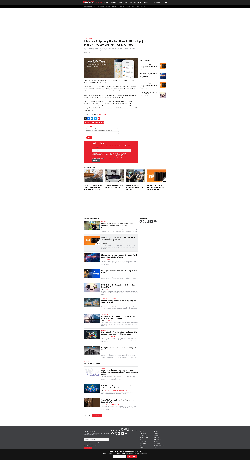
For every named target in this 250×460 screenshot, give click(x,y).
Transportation (88, 183)
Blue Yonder (107, 259)
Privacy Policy (115, 158)
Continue (132, 456)
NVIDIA (106, 289)
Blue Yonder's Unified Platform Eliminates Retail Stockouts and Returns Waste (148, 75)
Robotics (103, 283)
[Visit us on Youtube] (155, 221)
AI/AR (102, 253)
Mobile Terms (106, 158)
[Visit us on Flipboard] (151, 221)
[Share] (88, 118)
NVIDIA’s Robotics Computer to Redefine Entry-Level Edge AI (148, 93)
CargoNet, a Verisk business (111, 404)
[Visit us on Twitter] (144, 221)
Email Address (95, 147)
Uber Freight (90, 54)
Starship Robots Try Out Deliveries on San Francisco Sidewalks (134, 187)
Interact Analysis (108, 305)
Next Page (97, 415)
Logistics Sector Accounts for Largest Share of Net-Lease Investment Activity (118, 317)
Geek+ (105, 352)
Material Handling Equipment (108, 298)
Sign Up (95, 160)
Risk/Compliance (130, 183)
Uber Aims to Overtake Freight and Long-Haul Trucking (114, 186)
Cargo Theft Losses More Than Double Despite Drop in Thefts (118, 401)
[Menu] (166, 2)
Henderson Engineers (109, 336)
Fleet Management (106, 398)
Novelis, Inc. (107, 228)
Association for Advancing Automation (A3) (115, 390)
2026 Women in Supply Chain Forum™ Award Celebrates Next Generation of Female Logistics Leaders (119, 372)
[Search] (162, 2)
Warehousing (88, 38)
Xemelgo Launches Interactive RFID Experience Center (119, 272)
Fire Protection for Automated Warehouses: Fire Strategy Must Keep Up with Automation (119, 333)
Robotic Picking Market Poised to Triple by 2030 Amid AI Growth (119, 302)
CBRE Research (108, 320)
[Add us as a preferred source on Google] (99, 118)
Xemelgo (106, 275)
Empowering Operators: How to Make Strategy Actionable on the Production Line (118, 225)
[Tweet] (95, 118)
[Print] (85, 118)
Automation (104, 384)
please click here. (101, 114)
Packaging (103, 221)
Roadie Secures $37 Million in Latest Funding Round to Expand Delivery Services (93, 187)
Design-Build (104, 314)
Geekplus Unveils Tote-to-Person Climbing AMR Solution (119, 349)
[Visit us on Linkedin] (148, 221)
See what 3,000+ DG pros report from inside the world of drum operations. (149, 66)
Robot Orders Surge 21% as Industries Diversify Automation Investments (118, 387)
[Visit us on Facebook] (141, 221)
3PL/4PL (103, 368)
